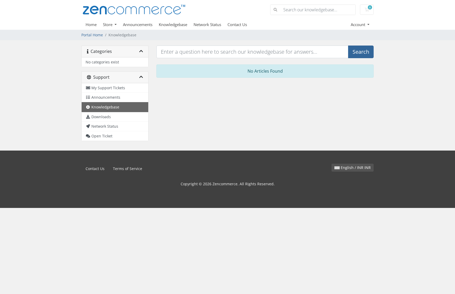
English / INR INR (355, 167)
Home (91, 24)
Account (358, 24)
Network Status (207, 24)
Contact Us (237, 24)
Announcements (137, 24)
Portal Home (92, 34)
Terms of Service (127, 168)
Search (361, 51)
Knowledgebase (173, 24)
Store (108, 24)
